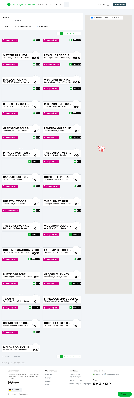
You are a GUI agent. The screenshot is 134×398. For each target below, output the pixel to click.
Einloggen (107, 4)
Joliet (46, 228)
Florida (59, 82)
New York (14, 350)
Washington (58, 179)
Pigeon (6, 325)
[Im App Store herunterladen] (98, 374)
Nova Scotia (17, 106)
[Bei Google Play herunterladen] (112, 374)
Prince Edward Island (23, 277)
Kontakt (48, 381)
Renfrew (47, 131)
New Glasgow (8, 277)
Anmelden (97, 4)
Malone (6, 350)
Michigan (13, 325)
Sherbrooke (48, 277)
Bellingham (48, 179)
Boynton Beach (50, 82)
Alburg (46, 301)
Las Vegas (48, 204)
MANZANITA (8, 82)
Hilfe (47, 385)
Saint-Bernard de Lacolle (13, 252)
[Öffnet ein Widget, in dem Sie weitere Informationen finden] (124, 394)
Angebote (44, 26)
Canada (26, 106)
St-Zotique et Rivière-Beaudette (56, 58)
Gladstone (7, 131)
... (76, 33)
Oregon (17, 82)
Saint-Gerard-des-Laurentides (56, 325)
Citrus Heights (8, 58)
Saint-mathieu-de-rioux (12, 155)
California (19, 58)
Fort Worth (7, 301)
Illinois (54, 106)
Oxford (6, 204)
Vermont (53, 301)
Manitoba (16, 131)
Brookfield (7, 106)
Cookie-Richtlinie (76, 380)
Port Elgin (48, 155)
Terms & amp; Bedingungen (80, 384)
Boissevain (7, 228)
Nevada (56, 204)
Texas (54, 252)
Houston (47, 252)
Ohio (11, 204)
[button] (5, 45)
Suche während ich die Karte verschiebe (107, 18)
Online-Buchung (25, 26)
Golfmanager (120, 4)
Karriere (48, 378)
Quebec (26, 155)
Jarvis (5, 179)
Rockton (47, 106)
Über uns (48, 374)
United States (29, 58)
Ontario (54, 131)
